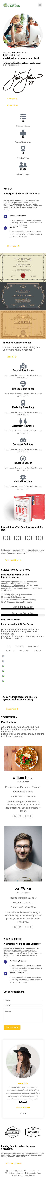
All (9, 646)
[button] (40, 5)
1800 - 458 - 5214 (27, 796)
